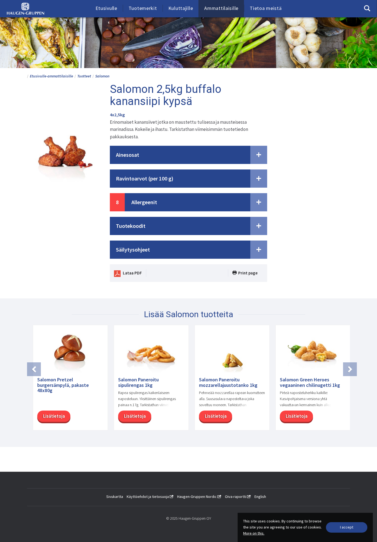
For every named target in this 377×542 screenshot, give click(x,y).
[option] (67, 380)
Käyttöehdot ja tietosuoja (148, 496)
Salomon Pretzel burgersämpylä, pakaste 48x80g (63, 385)
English (260, 496)
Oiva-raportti (236, 496)
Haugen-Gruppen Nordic (197, 496)
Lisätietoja (54, 416)
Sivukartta (114, 496)
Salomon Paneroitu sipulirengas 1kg (138, 382)
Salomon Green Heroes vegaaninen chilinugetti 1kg (310, 382)
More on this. (253, 533)
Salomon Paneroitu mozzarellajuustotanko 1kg (228, 382)
